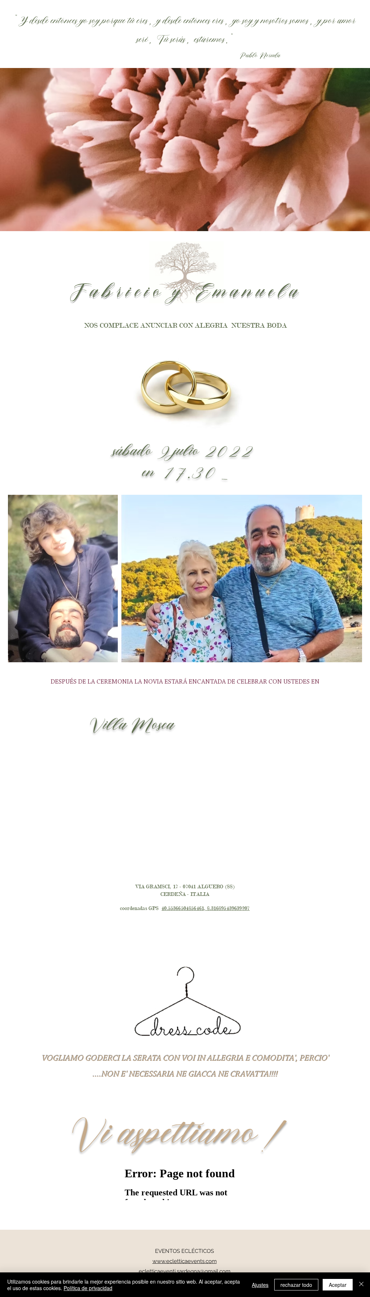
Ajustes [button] (260, 1284)
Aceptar (338, 1284)
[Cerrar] (361, 1284)
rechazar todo (296, 1284)
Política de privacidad (88, 1288)
